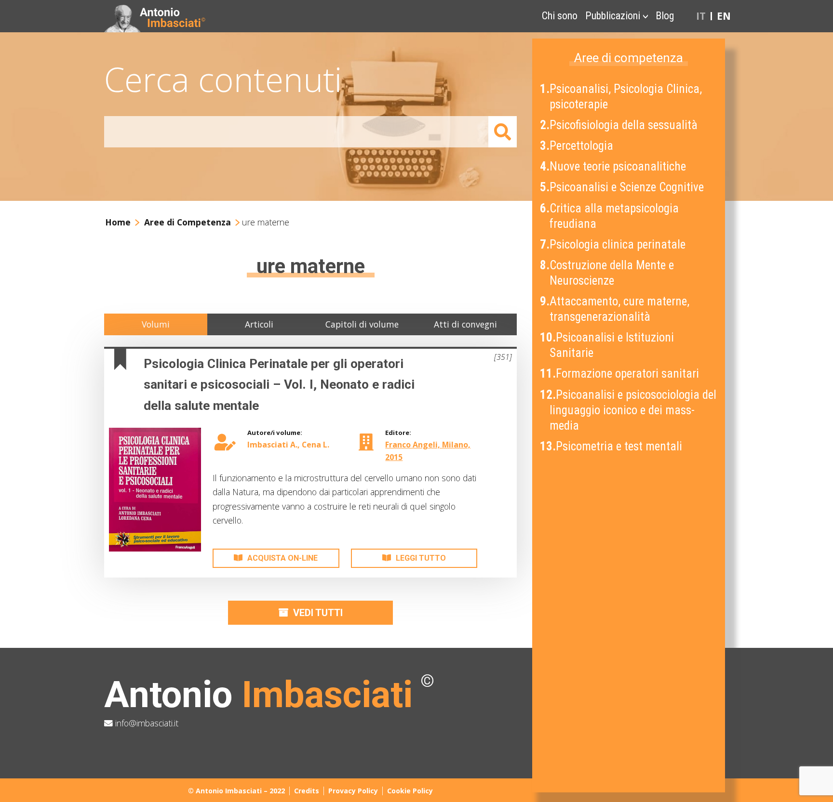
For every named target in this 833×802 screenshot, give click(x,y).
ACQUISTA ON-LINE (282, 558)
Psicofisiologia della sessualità (620, 125)
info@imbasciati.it (145, 723)
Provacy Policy (353, 790)
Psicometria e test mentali (612, 446)
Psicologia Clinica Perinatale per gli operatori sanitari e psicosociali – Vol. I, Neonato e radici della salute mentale (279, 384)
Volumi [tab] (156, 324)
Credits (306, 790)
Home (118, 222)
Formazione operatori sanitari (620, 374)
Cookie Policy (410, 790)
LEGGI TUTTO (421, 558)
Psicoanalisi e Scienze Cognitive (623, 187)
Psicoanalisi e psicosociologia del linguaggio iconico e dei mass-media (629, 410)
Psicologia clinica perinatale (613, 244)
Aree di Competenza (187, 222)
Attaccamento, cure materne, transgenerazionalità (615, 309)
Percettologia (577, 146)
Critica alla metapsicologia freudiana (610, 216)
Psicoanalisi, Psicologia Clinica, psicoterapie (622, 96)
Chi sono (560, 16)
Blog (665, 16)
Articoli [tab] (259, 324)
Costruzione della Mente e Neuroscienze (608, 273)
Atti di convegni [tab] (465, 324)
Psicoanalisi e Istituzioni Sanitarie (608, 345)
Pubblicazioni (612, 16)
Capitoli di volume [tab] (362, 324)
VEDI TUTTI (318, 612)
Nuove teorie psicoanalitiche (614, 166)
